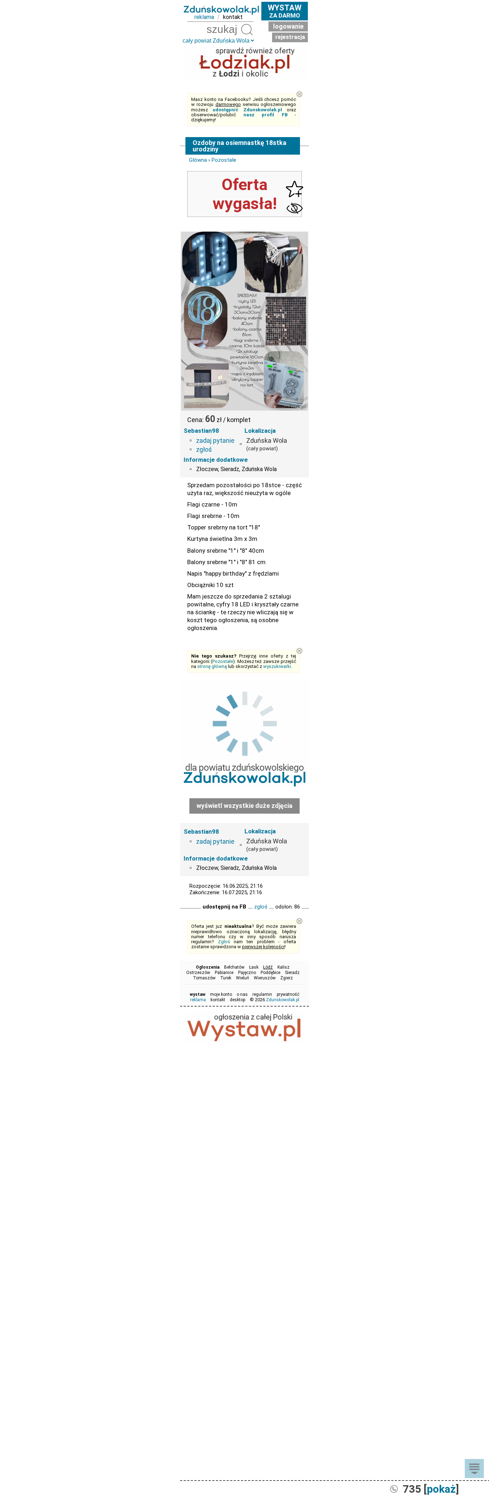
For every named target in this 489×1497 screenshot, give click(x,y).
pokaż (441, 1489)
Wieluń (242, 977)
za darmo (284, 11)
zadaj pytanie (215, 440)
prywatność (288, 994)
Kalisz (283, 967)
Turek (225, 977)
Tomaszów (204, 977)
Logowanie (288, 26)
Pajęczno (247, 972)
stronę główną (212, 666)
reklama (204, 17)
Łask (253, 967)
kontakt (233, 17)
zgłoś (204, 449)
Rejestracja (290, 37)
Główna (198, 160)
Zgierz (286, 977)
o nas (242, 994)
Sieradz (292, 972)
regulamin (262, 994)
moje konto (221, 994)
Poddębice (270, 972)
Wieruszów (265, 977)
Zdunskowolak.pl (282, 999)
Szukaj (247, 29)
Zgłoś (224, 941)
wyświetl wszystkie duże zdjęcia (244, 805)
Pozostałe (224, 160)
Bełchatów (234, 967)
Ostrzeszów (198, 972)
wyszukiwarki (277, 666)
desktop (237, 999)
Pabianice (224, 972)
